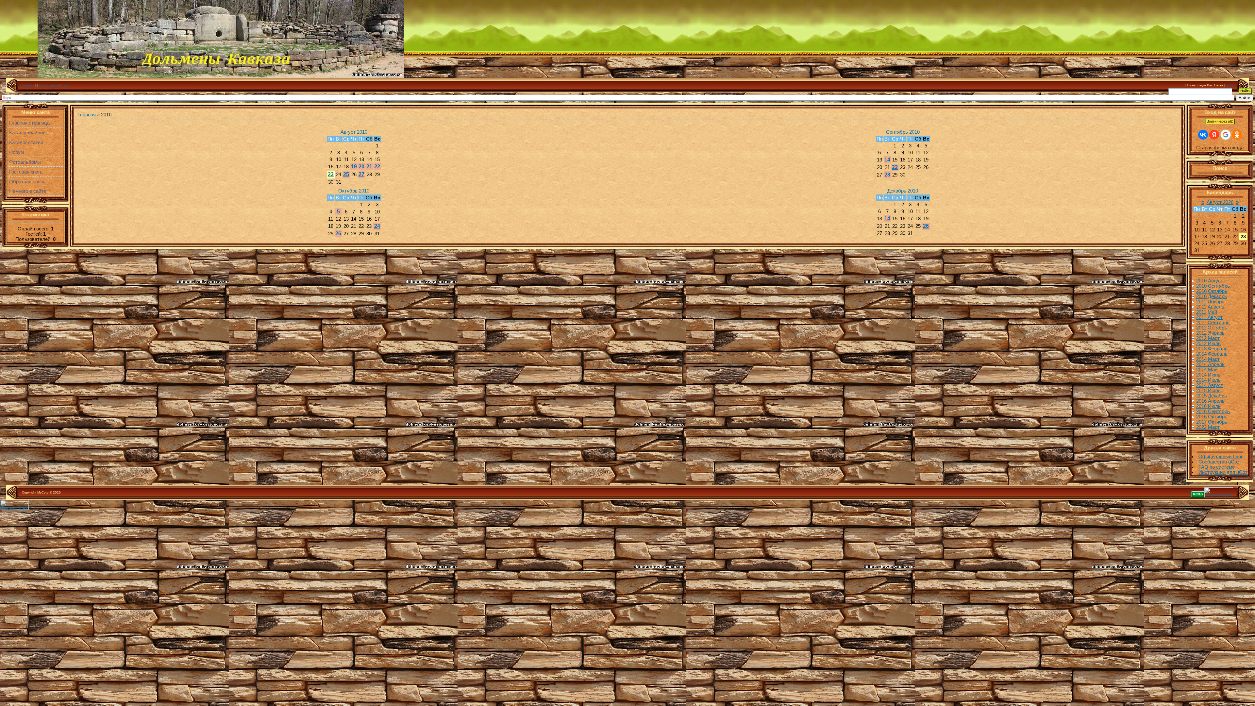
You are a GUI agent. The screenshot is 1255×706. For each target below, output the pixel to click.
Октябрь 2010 (353, 190)
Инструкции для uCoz (1223, 472)
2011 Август (1209, 317)
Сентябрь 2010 (903, 132)
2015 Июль (1208, 390)
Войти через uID (1220, 121)
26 (338, 233)
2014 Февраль (1212, 354)
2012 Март (1208, 338)
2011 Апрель (1210, 307)
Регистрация (49, 85)
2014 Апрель (1210, 364)
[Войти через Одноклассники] (1237, 135)
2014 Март (1208, 359)
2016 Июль (1208, 406)
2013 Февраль (1212, 348)
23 (331, 174)
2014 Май (1206, 369)
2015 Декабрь (1211, 395)
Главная (28, 85)
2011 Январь (1210, 301)
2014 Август (1209, 385)
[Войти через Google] (1225, 134)
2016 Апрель (1210, 401)
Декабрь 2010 (902, 190)
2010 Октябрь (1211, 291)
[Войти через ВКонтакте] (1203, 135)
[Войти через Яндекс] (1214, 135)
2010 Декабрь (1211, 296)
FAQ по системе (1216, 467)
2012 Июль (1208, 343)
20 (361, 166)
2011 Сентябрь (1213, 322)
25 (346, 174)
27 (361, 174)
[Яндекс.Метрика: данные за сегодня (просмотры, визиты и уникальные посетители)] (1218, 492)
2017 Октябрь (1211, 422)
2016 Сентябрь (1213, 411)
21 (369, 166)
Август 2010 (354, 132)
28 (887, 174)
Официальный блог (1220, 456)
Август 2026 (1220, 202)
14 (887, 159)
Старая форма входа (1220, 147)
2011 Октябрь (1211, 327)
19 (354, 166)
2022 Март (1208, 427)
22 (377, 166)
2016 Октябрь (1211, 416)
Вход (66, 85)
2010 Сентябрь (1213, 286)
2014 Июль (1208, 380)
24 (377, 226)
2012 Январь (1210, 333)
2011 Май (1206, 312)
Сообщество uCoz (1219, 461)
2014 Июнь (1208, 375)
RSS (1229, 85)
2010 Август (1209, 280)
